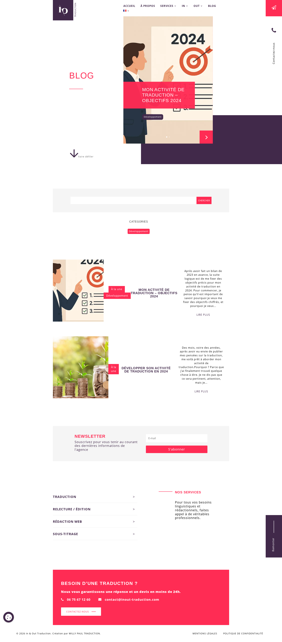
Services (166, 6)
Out (197, 6)
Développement (153, 116)
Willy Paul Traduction (84, 633)
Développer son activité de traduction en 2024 (146, 369)
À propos (148, 6)
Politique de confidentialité (243, 633)
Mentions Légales (205, 633)
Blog (212, 6)
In (183, 6)
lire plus (203, 315)
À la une (116, 289)
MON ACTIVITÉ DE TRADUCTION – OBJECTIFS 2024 (163, 95)
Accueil (129, 6)
